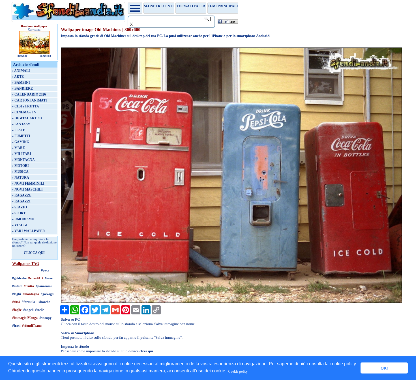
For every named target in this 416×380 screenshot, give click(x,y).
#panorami (44, 286)
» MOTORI (20, 166)
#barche (44, 302)
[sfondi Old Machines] (231, 302)
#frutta (29, 286)
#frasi (16, 326)
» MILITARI (21, 154)
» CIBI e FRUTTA (25, 106)
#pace (45, 270)
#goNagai (47, 294)
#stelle (39, 310)
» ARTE (18, 77)
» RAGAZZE (21, 195)
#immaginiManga (25, 318)
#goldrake (19, 278)
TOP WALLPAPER (191, 6)
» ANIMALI (21, 71)
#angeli (28, 310)
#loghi (16, 294)
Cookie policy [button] (238, 371)
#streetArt (35, 278)
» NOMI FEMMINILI (28, 183)
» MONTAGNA (23, 160)
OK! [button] (384, 368)
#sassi (49, 278)
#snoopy (45, 318)
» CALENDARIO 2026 (29, 94)
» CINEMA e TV (24, 112)
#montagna (31, 294)
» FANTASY (21, 124)
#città (16, 302)
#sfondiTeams (32, 326)
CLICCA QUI (34, 253)
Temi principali (223, 6)
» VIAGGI (19, 225)
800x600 (22, 56)
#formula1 (29, 302)
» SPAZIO (19, 207)
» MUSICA (20, 172)
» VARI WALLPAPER (28, 231)
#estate (17, 286)
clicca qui (146, 351)
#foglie (17, 310)
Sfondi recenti (159, 6)
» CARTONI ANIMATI (29, 100)
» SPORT (19, 213)
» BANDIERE (22, 88)
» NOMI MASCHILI (27, 189)
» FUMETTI (21, 136)
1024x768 (45, 56)
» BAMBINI (21, 83)
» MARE (18, 148)
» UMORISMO (23, 219)
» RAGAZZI (21, 201)
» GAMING (20, 142)
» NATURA (20, 178)
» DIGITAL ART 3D (27, 118)
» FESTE (18, 130)
